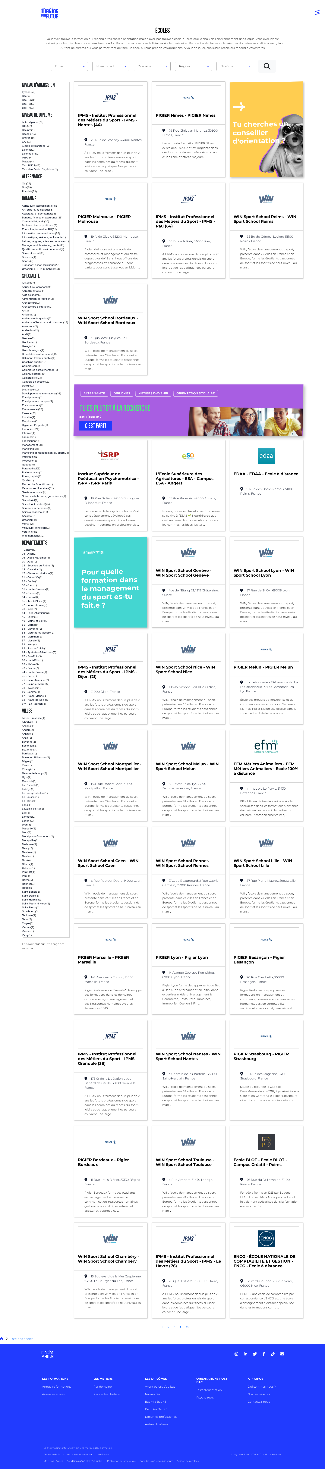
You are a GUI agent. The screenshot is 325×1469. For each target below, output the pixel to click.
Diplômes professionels (161, 1416)
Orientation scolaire (195, 393)
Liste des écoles (21, 1339)
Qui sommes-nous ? (262, 1386)
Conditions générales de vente (156, 1461)
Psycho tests (205, 1397)
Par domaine (102, 1386)
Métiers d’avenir (153, 393)
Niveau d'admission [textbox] (109, 66)
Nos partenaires (259, 1394)
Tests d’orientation (209, 1390)
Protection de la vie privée (121, 1461)
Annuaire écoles (53, 1394)
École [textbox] (59, 66)
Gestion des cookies (188, 1461)
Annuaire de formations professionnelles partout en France (76, 1454)
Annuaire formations (56, 1386)
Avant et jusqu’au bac (160, 1386)
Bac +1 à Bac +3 (155, 1401)
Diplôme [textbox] (226, 66)
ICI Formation (104, 1447)
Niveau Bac (153, 1394)
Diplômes (121, 393)
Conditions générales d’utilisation (85, 1461)
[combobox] (69, 66)
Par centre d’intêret (107, 1394)
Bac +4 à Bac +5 (156, 1409)
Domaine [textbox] (145, 66)
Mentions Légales (53, 1461)
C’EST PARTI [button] (95, 425)
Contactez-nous (259, 1401)
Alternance (94, 393)
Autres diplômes (156, 1424)
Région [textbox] (184, 66)
